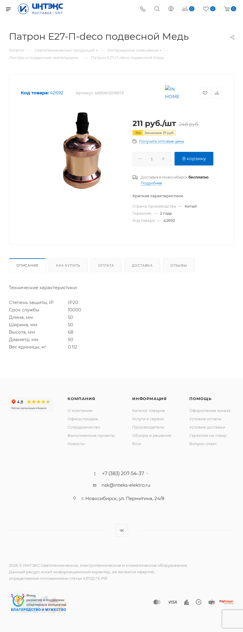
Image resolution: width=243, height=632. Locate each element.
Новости (76, 443)
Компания (81, 398)
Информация (149, 398)
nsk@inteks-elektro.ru (126, 485)
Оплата (106, 265)
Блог (136, 443)
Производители (148, 427)
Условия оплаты (205, 418)
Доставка (142, 265)
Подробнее (151, 183)
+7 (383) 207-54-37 (123, 473)
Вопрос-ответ (203, 443)
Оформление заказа (210, 410)
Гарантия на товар (208, 435)
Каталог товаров (148, 410)
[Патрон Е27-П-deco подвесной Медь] (81, 149)
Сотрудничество (84, 427)
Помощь (200, 398)
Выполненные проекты (91, 435)
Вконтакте (121, 530)
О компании (80, 410)
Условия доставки (207, 427)
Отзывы (178, 265)
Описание (27, 265)
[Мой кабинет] (171, 9)
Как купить (68, 265)
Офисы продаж (83, 418)
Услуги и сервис (148, 418)
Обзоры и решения (151, 435)
